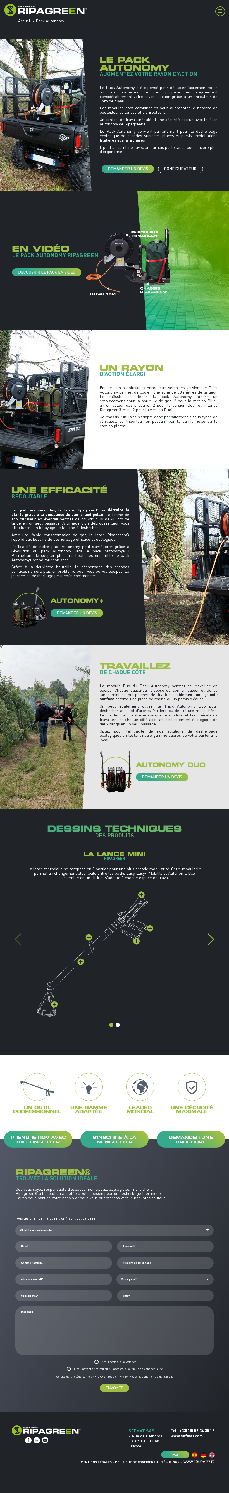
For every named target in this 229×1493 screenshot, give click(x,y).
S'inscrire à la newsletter (114, 1139)
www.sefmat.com (187, 1435)
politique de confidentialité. (145, 1368)
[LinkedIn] (37, 1440)
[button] (211, 939)
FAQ (175, 1454)
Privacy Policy (128, 1376)
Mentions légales (96, 1462)
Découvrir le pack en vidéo (46, 272)
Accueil (24, 21)
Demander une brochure (191, 1139)
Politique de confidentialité (140, 1462)
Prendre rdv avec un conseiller (38, 1139)
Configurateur (180, 168)
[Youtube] (45, 1440)
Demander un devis (128, 168)
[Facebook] (28, 1440)
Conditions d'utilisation (157, 1376)
